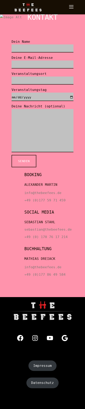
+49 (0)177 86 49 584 (45, 275)
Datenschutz (42, 383)
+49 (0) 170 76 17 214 (46, 237)
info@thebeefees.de (42, 193)
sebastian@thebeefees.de (48, 229)
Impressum (42, 366)
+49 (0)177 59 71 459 (45, 200)
